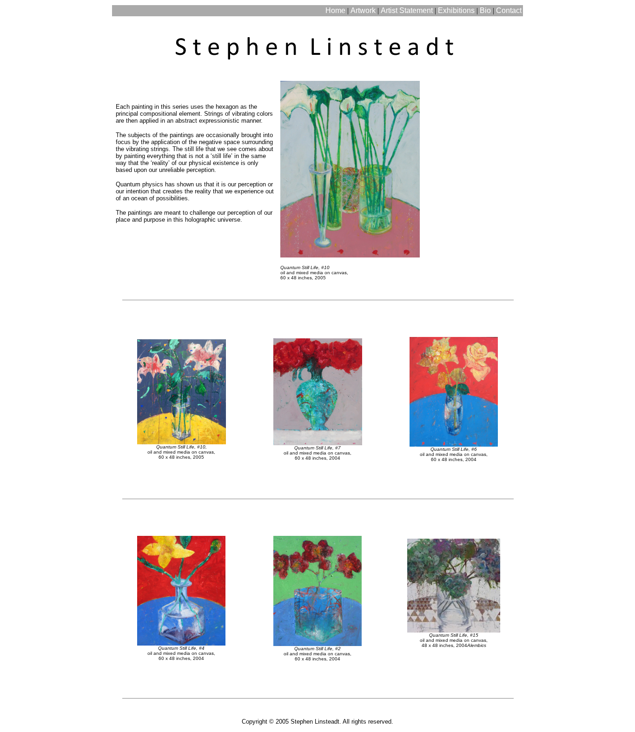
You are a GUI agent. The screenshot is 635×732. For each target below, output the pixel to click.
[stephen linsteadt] (317, 25)
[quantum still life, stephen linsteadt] (350, 167)
